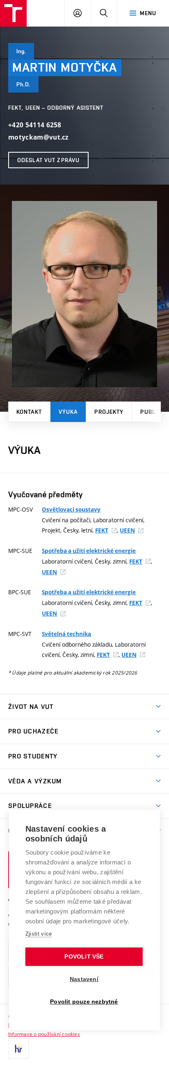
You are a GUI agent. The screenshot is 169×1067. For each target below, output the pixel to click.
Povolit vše (83, 957)
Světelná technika (66, 634)
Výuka (68, 411)
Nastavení (84, 979)
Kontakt (29, 411)
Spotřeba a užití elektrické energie (89, 551)
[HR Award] (18, 1048)
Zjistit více (38, 934)
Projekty (108, 411)
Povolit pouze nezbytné (84, 1002)
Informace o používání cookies (44, 1034)
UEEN (127, 530)
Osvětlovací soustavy (71, 509)
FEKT (101, 530)
